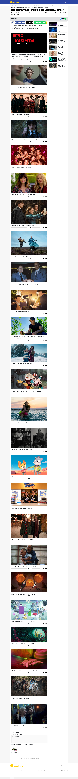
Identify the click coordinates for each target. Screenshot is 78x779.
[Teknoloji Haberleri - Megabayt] (16, 765)
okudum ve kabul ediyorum (23, 744)
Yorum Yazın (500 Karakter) (16, 734)
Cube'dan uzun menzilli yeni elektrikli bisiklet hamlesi (61, 65)
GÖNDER (45, 744)
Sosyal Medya (13, 5)
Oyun (22, 5)
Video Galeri (58, 5)
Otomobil (44, 5)
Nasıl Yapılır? (34, 5)
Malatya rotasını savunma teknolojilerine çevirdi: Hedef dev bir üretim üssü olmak (62, 53)
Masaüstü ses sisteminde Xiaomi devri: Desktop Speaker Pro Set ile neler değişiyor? (61, 24)
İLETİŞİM (66, 765)
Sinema (29, 5)
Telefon (39, 5)
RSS (12, 777)
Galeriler (25, 7)
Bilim (26, 5)
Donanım (18, 5)
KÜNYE (62, 765)
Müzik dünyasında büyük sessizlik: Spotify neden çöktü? (62, 59)
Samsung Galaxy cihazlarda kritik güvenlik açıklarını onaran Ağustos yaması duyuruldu (61, 47)
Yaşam (48, 5)
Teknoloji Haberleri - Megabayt (17, 7)
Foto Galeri (52, 5)
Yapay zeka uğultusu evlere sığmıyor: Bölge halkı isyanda (62, 30)
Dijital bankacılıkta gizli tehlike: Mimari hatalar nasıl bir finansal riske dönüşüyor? (62, 36)
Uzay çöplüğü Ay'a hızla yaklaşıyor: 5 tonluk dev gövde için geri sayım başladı (62, 42)
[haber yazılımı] (65, 777)
